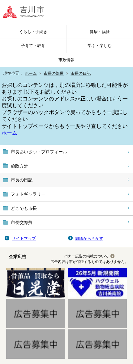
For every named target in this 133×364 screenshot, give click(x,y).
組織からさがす (89, 238)
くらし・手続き (33, 31)
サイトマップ (24, 238)
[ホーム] (28, 12)
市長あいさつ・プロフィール (39, 151)
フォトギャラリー (28, 194)
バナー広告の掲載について (86, 256)
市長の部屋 (54, 73)
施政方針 (19, 165)
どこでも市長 (24, 208)
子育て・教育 (33, 45)
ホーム (31, 73)
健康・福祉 (100, 31)
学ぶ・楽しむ (100, 45)
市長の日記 (81, 73)
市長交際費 (21, 222)
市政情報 (66, 59)
